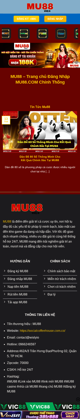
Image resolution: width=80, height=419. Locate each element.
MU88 (7, 221)
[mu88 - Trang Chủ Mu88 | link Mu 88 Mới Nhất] (40, 7)
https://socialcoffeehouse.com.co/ (42, 330)
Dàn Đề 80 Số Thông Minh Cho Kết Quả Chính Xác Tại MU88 (40, 158)
